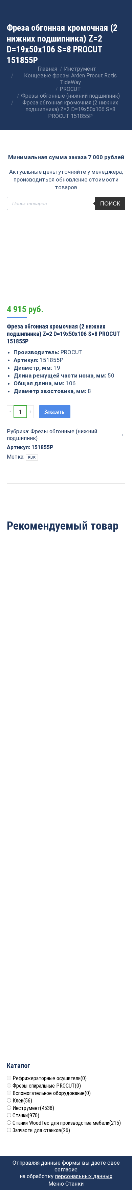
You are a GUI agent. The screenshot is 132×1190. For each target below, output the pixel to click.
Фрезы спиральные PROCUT (47, 1086)
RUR (32, 457)
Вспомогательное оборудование (52, 1093)
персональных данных (83, 1176)
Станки (26, 1115)
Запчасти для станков (41, 1130)
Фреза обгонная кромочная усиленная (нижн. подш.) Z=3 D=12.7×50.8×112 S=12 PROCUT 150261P (66, 1017)
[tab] (66, 486)
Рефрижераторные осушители (50, 1078)
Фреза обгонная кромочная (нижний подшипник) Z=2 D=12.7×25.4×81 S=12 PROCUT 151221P (66, 759)
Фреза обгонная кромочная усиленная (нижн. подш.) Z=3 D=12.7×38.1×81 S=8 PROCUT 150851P (66, 888)
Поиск (110, 203)
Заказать (54, 411)
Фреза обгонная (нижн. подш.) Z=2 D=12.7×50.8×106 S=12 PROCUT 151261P (66, 633)
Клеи (22, 1100)
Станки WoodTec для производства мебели (67, 1123)
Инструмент (33, 1108)
